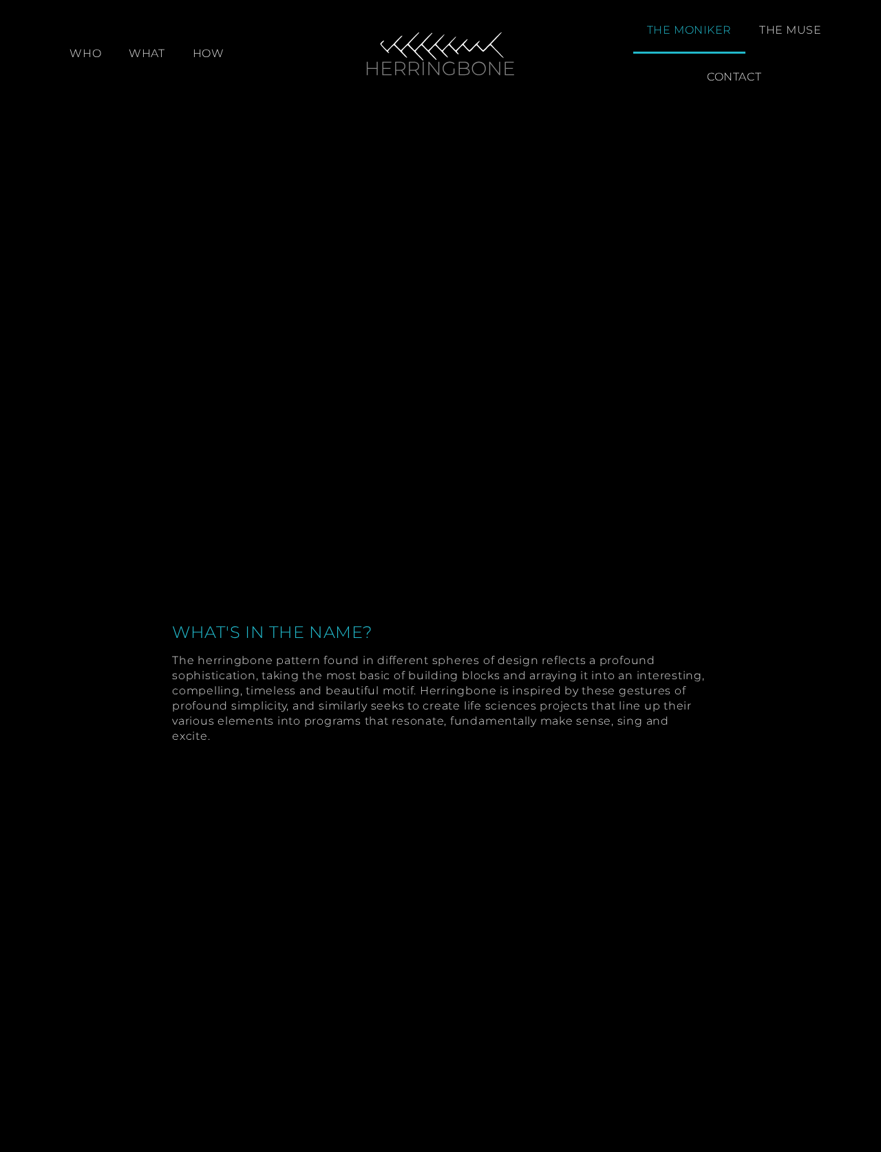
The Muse (790, 29)
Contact (734, 76)
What (146, 53)
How (208, 53)
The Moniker (689, 29)
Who (85, 53)
